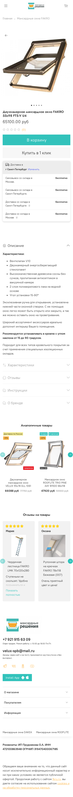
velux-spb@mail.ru (19, 650)
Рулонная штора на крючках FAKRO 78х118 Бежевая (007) (53, 568)
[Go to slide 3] (36, 105)
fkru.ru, (56, 779)
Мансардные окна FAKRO (33, 18)
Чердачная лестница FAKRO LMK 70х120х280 (18, 566)
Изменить (33, 169)
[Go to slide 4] (39, 105)
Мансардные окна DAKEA (17, 732)
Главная (7, 18)
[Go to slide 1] (31, 105)
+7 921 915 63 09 (16, 639)
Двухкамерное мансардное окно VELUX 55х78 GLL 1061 (18, 482)
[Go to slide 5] (41, 105)
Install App (13, 677)
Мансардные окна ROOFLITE (52, 732)
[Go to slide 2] (34, 105)
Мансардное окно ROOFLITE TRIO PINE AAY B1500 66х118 (55, 482)
